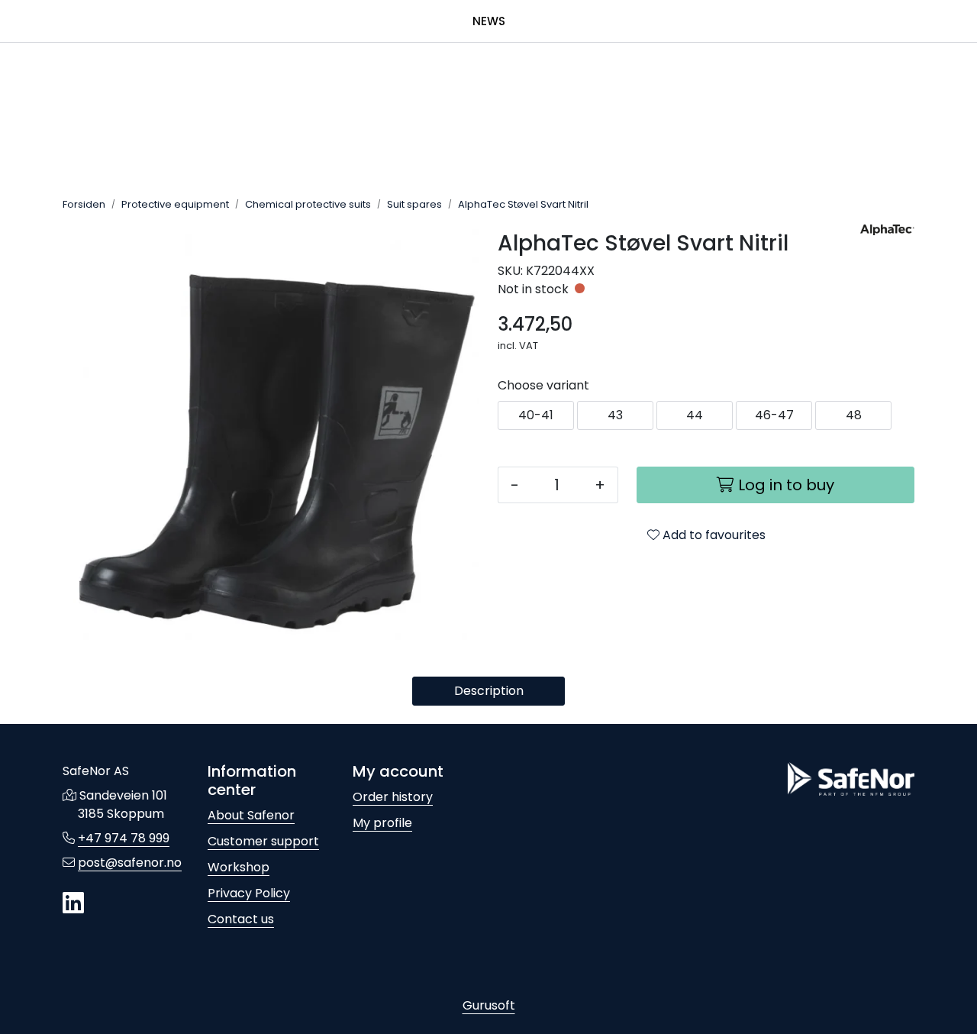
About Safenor (251, 815)
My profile (382, 823)
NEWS (488, 21)
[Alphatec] (887, 230)
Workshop (238, 867)
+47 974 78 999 (123, 838)
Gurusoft (489, 1005)
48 (854, 415)
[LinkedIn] (73, 903)
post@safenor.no (130, 862)
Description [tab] (489, 691)
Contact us (241, 919)
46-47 (774, 415)
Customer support (263, 841)
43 (615, 415)
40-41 (535, 415)
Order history (393, 797)
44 (694, 415)
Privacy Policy (249, 893)
